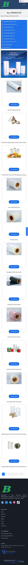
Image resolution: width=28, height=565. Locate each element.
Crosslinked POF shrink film (10, 24)
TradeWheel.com (14, 563)
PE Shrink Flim (7, 47)
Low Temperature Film (9, 27)
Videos (2, 523)
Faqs (2, 521)
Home (2, 16)
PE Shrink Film (14, 239)
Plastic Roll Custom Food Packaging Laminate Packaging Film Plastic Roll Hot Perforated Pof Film (14, 175)
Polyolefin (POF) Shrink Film (10, 21)
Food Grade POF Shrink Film (10, 41)
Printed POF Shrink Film (9, 36)
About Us (3, 514)
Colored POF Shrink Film (9, 38)
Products (7, 16)
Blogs (2, 518)
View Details (13, 104)
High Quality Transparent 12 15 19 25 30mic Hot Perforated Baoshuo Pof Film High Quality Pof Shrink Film (14, 467)
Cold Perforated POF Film (9, 33)
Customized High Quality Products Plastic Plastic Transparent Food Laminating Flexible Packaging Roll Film (14, 142)
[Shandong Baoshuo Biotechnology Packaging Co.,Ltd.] (6, 489)
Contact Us (3, 525)
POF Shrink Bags (8, 44)
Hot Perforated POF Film (9, 30)
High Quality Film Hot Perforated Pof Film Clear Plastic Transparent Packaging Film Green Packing (14, 434)
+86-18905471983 (10, 553)
